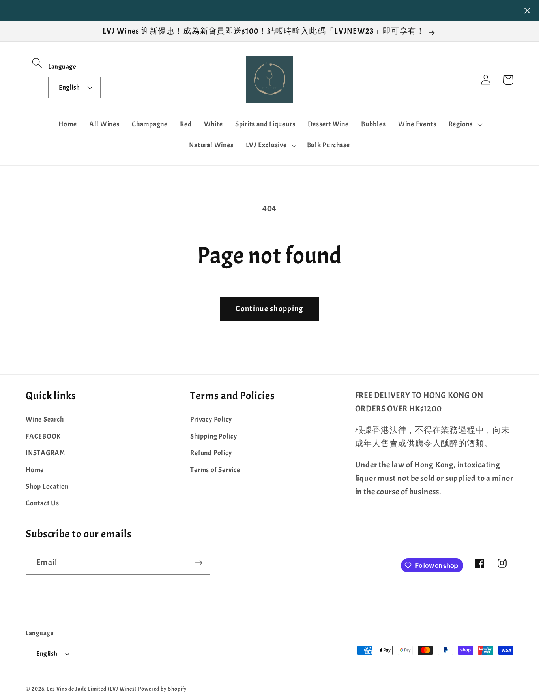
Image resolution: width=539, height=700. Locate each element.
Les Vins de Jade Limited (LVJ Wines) (92, 688)
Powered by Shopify (162, 688)
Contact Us (42, 503)
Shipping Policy (213, 436)
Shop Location (47, 486)
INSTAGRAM (45, 453)
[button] (37, 62)
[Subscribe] (198, 563)
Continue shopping (269, 308)
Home (35, 470)
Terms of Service (215, 470)
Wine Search (45, 419)
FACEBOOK (43, 436)
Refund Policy (211, 453)
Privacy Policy (211, 419)
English (69, 87)
